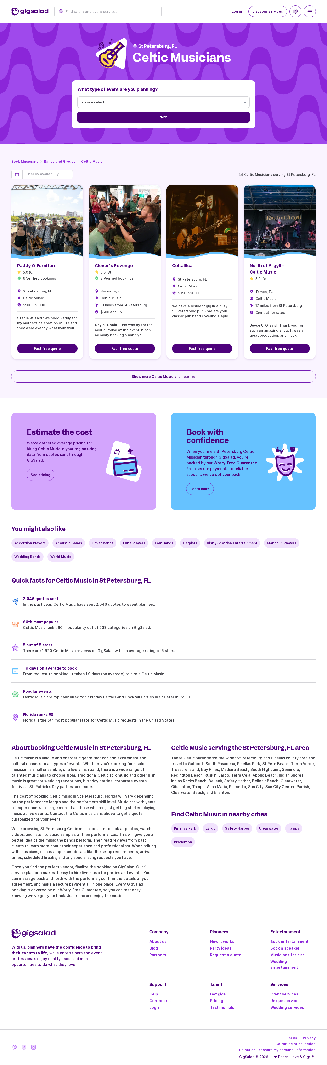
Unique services (285, 1000)
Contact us (160, 1000)
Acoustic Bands (68, 543)
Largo (210, 828)
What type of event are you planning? (117, 89)
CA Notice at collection (295, 1044)
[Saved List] (295, 11)
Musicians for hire (287, 954)
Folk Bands (164, 543)
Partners (157, 954)
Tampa (293, 828)
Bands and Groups (59, 161)
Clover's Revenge (114, 265)
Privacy (309, 1038)
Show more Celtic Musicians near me (163, 376)
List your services (268, 11)
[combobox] (110, 11)
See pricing (40, 475)
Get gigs (218, 994)
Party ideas (220, 948)
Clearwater (268, 828)
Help (153, 994)
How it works (222, 941)
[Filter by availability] (48, 174)
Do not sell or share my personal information (277, 1050)
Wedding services (287, 1007)
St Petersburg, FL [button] (157, 46)
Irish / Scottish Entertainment (232, 543)
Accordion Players (30, 543)
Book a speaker (285, 948)
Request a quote (225, 954)
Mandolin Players (281, 543)
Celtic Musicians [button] (182, 57)
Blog (153, 948)
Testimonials (222, 1007)
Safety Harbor (237, 828)
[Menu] (310, 11)
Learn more (200, 489)
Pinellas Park (185, 828)
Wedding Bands (27, 557)
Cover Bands (102, 543)
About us (158, 941)
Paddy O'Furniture (36, 265)
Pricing (216, 1000)
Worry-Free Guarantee (235, 462)
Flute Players (134, 543)
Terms (292, 1038)
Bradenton (183, 842)
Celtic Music (92, 161)
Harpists (190, 543)
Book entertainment (289, 941)
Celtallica (182, 265)
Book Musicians (24, 161)
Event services (284, 994)
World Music (60, 557)
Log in (237, 11)
